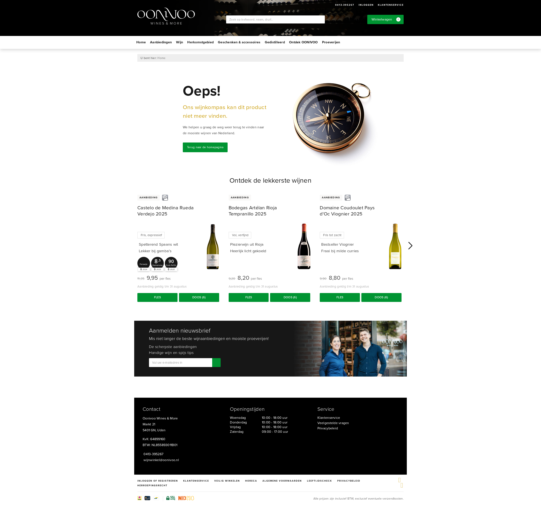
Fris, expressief (151, 235)
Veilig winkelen (227, 480)
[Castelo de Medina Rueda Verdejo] (212, 246)
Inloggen (366, 5)
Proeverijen (331, 42)
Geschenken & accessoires (239, 42)
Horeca (251, 480)
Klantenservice (391, 5)
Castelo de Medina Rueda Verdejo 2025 (165, 211)
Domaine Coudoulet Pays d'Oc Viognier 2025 (347, 211)
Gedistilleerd (275, 42)
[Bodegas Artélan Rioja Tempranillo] (303, 246)
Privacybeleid (327, 428)
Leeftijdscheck (319, 480)
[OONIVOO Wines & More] (181, 16)
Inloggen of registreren (157, 480)
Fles (157, 297)
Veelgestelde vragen (333, 423)
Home (141, 42)
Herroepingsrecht (152, 485)
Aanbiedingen (161, 42)
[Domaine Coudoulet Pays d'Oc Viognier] (395, 246)
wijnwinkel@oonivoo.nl (161, 460)
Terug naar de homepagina (205, 147)
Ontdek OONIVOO (303, 42)
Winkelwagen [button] (385, 19)
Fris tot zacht (332, 235)
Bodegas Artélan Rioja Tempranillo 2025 (253, 211)
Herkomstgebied (200, 42)
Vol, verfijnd (240, 235)
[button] (143, 263)
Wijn (179, 42)
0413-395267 (344, 5)
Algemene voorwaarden (282, 480)
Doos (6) (199, 297)
